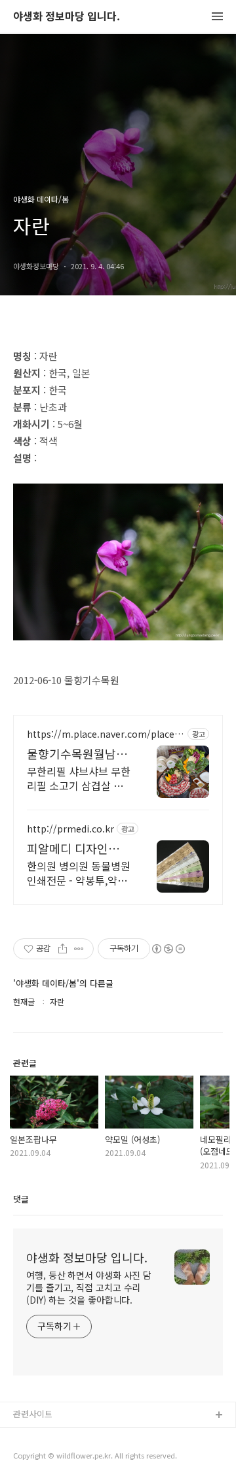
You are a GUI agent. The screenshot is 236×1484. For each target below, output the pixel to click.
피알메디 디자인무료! (73, 848)
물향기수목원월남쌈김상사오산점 (77, 753)
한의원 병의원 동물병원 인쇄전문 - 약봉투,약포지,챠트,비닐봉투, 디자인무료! (78, 872)
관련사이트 (32, 1414)
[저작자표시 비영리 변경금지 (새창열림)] (168, 949)
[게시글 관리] (79, 949)
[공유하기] (62, 949)
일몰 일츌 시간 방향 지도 (58, 1457)
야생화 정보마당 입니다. (66, 17)
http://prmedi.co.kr (70, 828)
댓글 (21, 1199)
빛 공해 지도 (36, 1436)
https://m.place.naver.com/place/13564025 (105, 734)
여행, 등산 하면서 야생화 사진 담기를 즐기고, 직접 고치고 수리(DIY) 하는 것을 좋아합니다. (88, 1287)
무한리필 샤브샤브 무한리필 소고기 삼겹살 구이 (78, 778)
